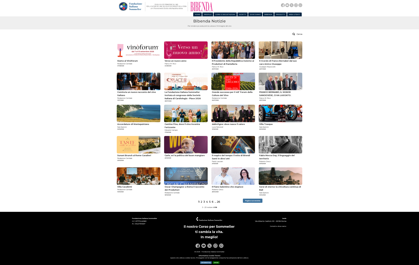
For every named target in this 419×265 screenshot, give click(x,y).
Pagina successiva (252, 201)
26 (218, 201)
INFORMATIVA (206, 262)
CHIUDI (216, 262)
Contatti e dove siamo (278, 226)
